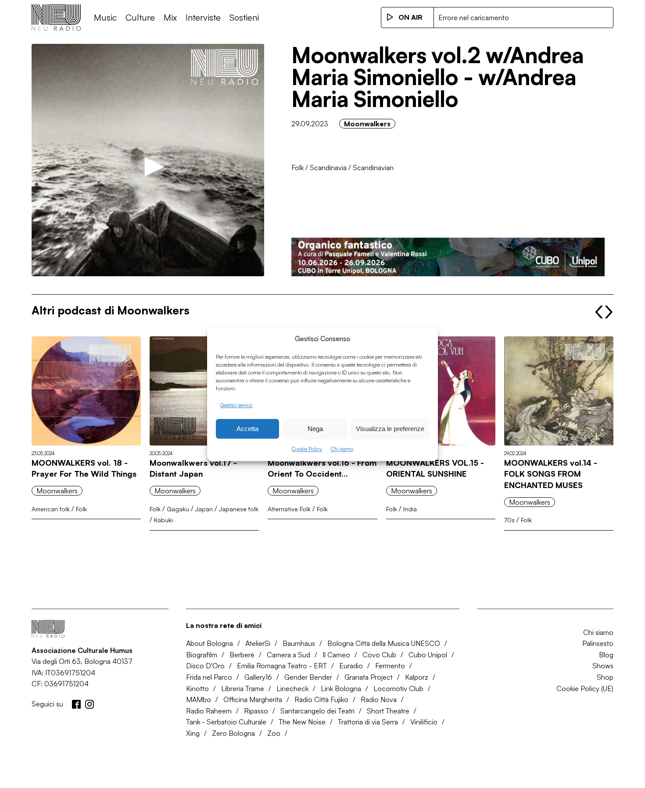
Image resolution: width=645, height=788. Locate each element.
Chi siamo (342, 449)
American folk (51, 509)
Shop (605, 677)
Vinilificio (423, 721)
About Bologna (209, 643)
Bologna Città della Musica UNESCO (383, 643)
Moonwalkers (367, 123)
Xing (193, 733)
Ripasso (256, 710)
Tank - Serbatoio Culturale (226, 721)
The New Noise (302, 721)
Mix (170, 17)
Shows (602, 665)
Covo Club (379, 654)
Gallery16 (258, 677)
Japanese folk (238, 509)
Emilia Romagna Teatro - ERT (282, 665)
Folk (297, 167)
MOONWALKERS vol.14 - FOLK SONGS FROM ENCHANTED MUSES (550, 474)
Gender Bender (308, 677)
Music (105, 17)
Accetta (247, 428)
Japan (204, 509)
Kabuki (163, 520)
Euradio (351, 665)
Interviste (203, 17)
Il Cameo (336, 654)
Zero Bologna (233, 733)
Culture (140, 17)
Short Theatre (388, 710)
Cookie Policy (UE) (584, 688)
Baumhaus (299, 643)
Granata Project (368, 677)
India (410, 509)
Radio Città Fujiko (321, 699)
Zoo (273, 733)
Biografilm (201, 654)
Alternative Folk (289, 509)
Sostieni (244, 17)
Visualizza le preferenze (390, 428)
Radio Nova (379, 699)
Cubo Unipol (427, 654)
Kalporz (416, 677)
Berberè (241, 654)
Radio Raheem (209, 710)
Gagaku (178, 509)
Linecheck (292, 688)
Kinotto (197, 688)
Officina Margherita (252, 699)
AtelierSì (257, 643)
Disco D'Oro (205, 665)
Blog (606, 654)
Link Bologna (341, 688)
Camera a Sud (288, 654)
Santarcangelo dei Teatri (317, 710)
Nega (315, 428)
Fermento (390, 665)
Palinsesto (597, 643)
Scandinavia (328, 167)
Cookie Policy (307, 449)
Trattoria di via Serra (368, 721)
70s (509, 520)
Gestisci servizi (236, 405)
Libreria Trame (242, 688)
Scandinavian (373, 167)
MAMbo (198, 699)
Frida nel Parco (209, 677)
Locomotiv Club (398, 688)
